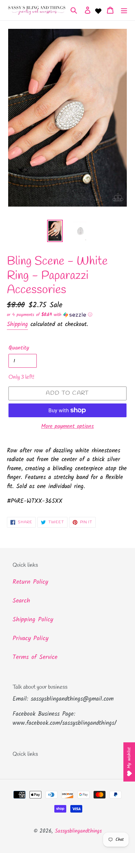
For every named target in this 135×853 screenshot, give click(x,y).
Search (21, 601)
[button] (67, 314)
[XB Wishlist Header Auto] (98, 10)
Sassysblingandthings (78, 831)
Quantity (18, 348)
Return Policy (30, 582)
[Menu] (124, 10)
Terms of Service (35, 657)
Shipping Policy (33, 620)
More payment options (67, 426)
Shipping (17, 324)
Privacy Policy (30, 639)
